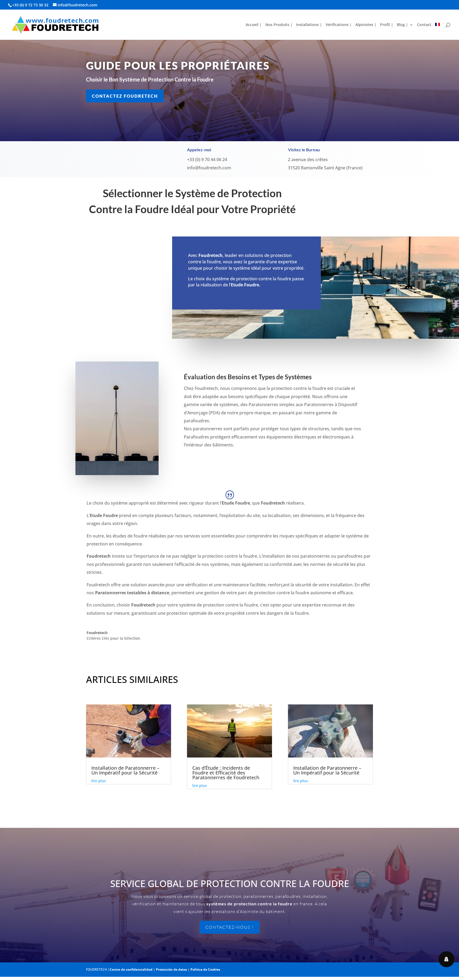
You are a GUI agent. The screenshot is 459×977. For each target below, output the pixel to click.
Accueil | (254, 25)
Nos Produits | (278, 25)
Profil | (386, 25)
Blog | (402, 25)
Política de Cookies (205, 969)
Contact (424, 25)
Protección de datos (171, 969)
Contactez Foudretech (125, 95)
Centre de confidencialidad (131, 969)
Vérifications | (339, 25)
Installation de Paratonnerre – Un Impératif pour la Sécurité (125, 770)
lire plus (98, 780)
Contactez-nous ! (229, 927)
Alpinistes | (365, 25)
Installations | (309, 25)
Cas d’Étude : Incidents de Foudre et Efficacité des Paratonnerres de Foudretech (225, 773)
